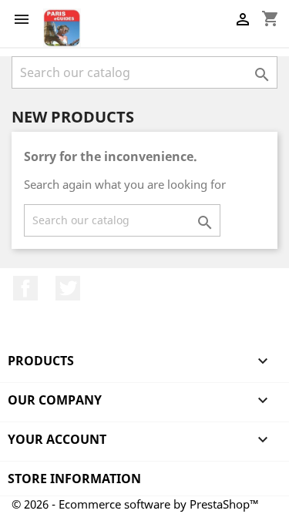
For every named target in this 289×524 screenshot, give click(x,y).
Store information (74, 478)
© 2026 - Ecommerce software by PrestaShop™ (135, 504)
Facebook (25, 288)
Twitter (67, 288)
